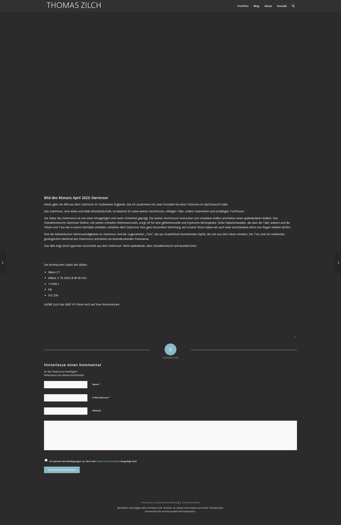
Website (96, 410)
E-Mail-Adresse (101, 397)
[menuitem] (243, 6)
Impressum (147, 502)
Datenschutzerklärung (167, 502)
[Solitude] (338, 262)
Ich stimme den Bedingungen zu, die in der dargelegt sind (93, 461)
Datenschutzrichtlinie (108, 461)
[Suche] (293, 6)
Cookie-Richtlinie (191, 502)
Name (96, 384)
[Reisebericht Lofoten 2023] (3, 262)
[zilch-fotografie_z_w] (73, 6)
